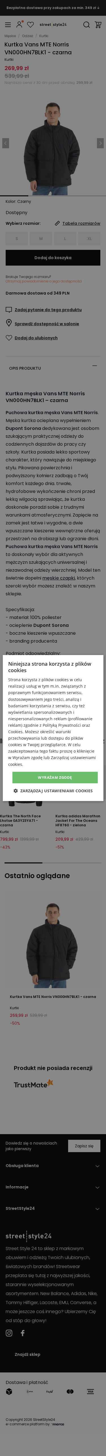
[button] (53, 791)
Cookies (15, 731)
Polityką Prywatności (62, 725)
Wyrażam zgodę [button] (55, 777)
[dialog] (53, 728)
